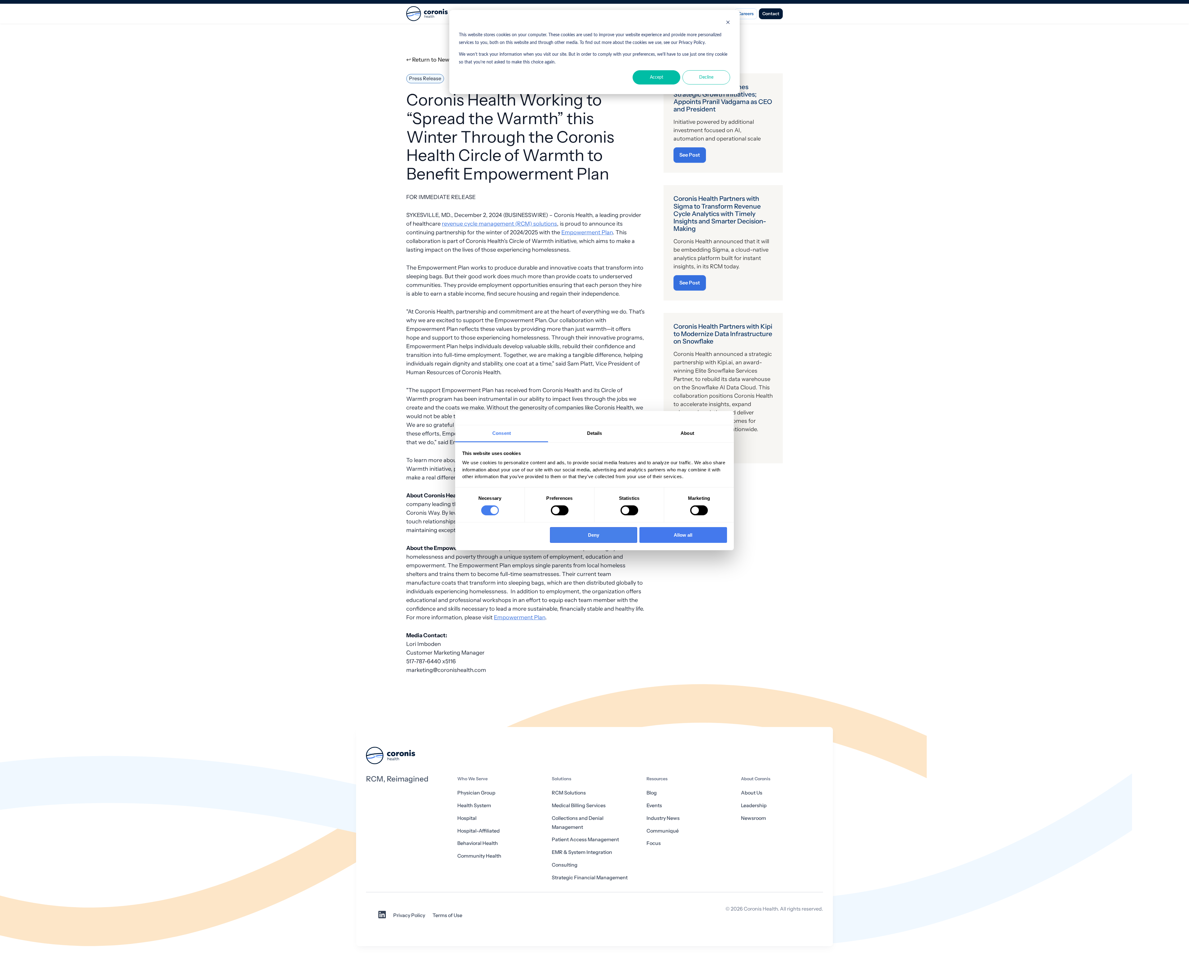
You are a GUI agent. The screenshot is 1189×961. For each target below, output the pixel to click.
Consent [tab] (501, 432)
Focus (654, 843)
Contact (770, 14)
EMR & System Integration (582, 852)
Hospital (467, 818)
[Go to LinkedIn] (382, 916)
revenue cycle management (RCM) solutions (499, 223)
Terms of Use (447, 915)
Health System (474, 805)
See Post (689, 155)
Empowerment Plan (587, 232)
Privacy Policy (409, 915)
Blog (652, 793)
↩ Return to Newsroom (436, 59)
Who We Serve (472, 779)
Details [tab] (594, 432)
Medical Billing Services (579, 805)
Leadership (754, 805)
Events (654, 805)
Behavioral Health (477, 843)
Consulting (564, 865)
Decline (706, 77)
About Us (751, 793)
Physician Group (476, 793)
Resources (657, 779)
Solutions (561, 779)
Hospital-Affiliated (478, 831)
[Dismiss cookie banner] (728, 23)
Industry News (663, 818)
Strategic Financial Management (590, 877)
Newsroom (753, 818)
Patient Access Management (585, 839)
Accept (656, 77)
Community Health (479, 856)
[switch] (559, 510)
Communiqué (663, 831)
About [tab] (687, 432)
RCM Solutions (569, 793)
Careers (746, 14)
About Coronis (755, 779)
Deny (593, 535)
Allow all (683, 535)
